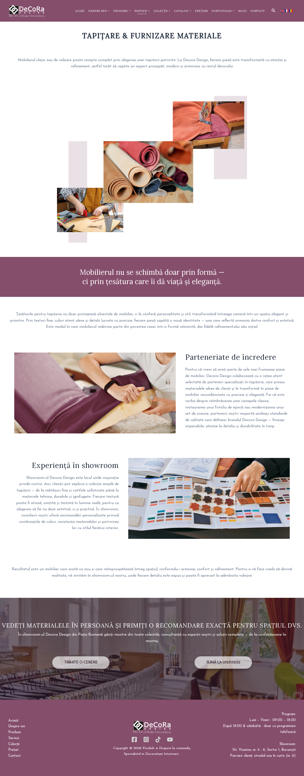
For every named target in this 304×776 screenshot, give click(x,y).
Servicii (13, 738)
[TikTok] (158, 739)
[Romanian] (291, 11)
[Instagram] (146, 739)
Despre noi (16, 726)
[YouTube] (170, 739)
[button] (273, 11)
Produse (14, 732)
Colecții (13, 744)
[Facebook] (134, 739)
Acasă (13, 720)
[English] (282, 11)
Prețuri (13, 750)
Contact (14, 756)
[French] (287, 11)
